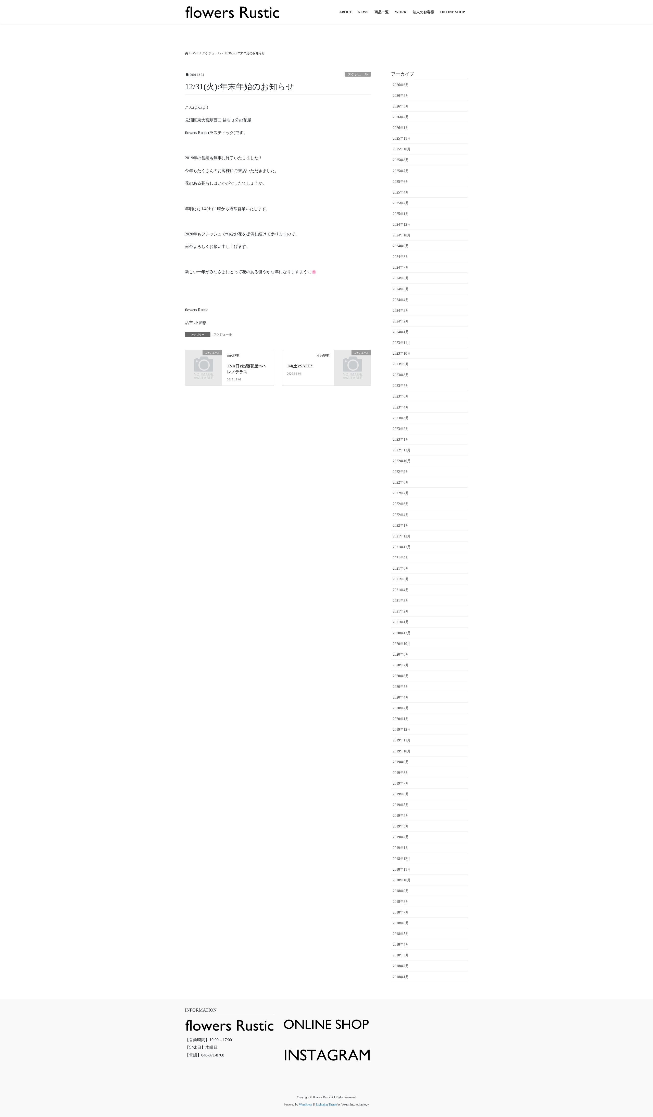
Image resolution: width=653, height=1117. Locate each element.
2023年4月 (401, 407)
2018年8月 (401, 902)
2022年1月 (401, 525)
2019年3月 (401, 826)
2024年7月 (401, 267)
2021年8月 (401, 568)
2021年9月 (401, 558)
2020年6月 (401, 676)
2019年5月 (401, 805)
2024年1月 (401, 332)
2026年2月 (401, 117)
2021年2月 (401, 611)
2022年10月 (402, 461)
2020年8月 (401, 654)
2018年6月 (401, 923)
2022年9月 (401, 472)
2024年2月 (401, 321)
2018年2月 (401, 966)
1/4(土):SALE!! (300, 366)
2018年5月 (401, 934)
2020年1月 (401, 719)
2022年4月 (401, 515)
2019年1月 (401, 848)
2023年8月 (401, 375)
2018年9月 (401, 891)
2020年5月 (401, 687)
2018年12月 (402, 859)
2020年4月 (401, 697)
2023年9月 (401, 364)
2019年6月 (401, 794)
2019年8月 (401, 773)
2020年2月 (401, 708)
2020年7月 (401, 665)
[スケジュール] (203, 361)
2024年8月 (401, 257)
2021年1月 (401, 622)
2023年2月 (401, 429)
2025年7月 (401, 171)
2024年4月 (401, 300)
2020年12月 (402, 633)
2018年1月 (401, 977)
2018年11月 (402, 869)
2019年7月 (401, 783)
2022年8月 (401, 482)
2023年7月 (401, 386)
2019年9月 (401, 762)
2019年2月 (401, 837)
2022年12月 (402, 450)
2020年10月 (402, 644)
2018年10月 (402, 880)
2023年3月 (401, 418)
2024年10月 (402, 235)
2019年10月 (402, 751)
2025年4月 (401, 192)
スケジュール (358, 74)
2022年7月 (401, 493)
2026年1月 (401, 128)
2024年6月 (401, 278)
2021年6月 (401, 579)
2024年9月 (401, 246)
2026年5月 (401, 96)
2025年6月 (401, 182)
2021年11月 (402, 547)
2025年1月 (401, 214)
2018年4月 (401, 944)
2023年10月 (402, 353)
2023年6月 (401, 396)
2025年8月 (401, 160)
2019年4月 (401, 816)
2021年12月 (402, 536)
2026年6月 (401, 85)
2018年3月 (401, 955)
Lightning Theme (326, 1104)
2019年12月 (402, 729)
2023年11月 (402, 343)
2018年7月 (401, 912)
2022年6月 (401, 504)
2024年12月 (402, 224)
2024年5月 (401, 289)
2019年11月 (402, 740)
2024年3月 (401, 311)
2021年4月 (401, 590)
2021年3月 (401, 601)
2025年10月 (402, 149)
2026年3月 (401, 106)
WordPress (305, 1104)
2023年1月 (401, 439)
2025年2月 (401, 203)
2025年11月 (402, 138)
